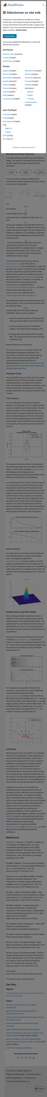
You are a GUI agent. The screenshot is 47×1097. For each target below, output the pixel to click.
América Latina (9, 54)
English (30, 95)
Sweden (28, 85)
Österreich (29, 78)
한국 (4, 139)
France (5, 88)
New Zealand (8, 121)
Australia (6, 114)
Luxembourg (8, 99)
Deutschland (8, 78)
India (5, 118)
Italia (5, 95)
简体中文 (8, 128)
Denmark (6, 74)
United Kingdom (31, 102)
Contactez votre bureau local (23, 147)
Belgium (6, 71)
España (6, 81)
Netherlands (29, 71)
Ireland (5, 92)
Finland (6, 85)
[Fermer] (43, 5)
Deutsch (30, 92)
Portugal (28, 81)
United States (8, 61)
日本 (4, 135)
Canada (6, 58)
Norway (28, 74)
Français (30, 99)
